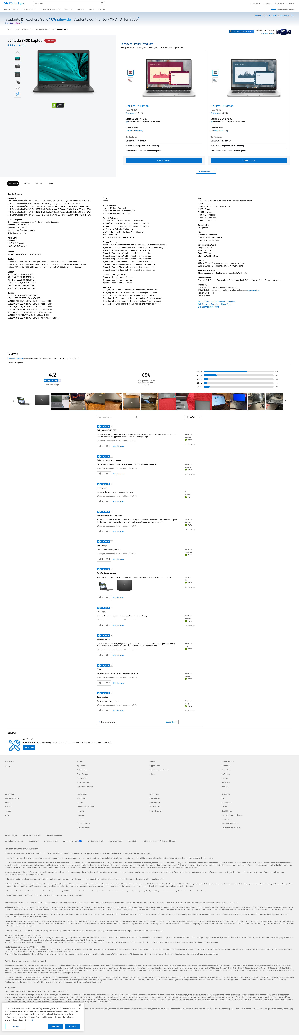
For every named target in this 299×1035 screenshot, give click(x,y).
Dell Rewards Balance (85, 787)
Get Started (29, 747)
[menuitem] (29, 9)
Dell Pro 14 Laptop (137, 106)
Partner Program (156, 811)
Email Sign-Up (227, 811)
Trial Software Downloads (231, 828)
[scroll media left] (13, 401)
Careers (80, 802)
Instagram (226, 782)
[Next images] (17, 88)
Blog (223, 798)
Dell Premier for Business (286, 9)
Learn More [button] (130, 131)
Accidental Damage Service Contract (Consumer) (247, 872)
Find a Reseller (155, 802)
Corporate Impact (83, 824)
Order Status (81, 770)
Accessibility (132, 841)
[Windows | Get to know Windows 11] (241, 31)
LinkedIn (225, 778)
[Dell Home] (8, 29)
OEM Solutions (155, 807)
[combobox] (68, 3)
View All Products (204, 171)
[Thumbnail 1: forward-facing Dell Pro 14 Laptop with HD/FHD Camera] (130, 72)
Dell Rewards (226, 802)
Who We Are (81, 798)
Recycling (80, 819)
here (290, 909)
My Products (81, 778)
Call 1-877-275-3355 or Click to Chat (274, 15)
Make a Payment (83, 782)
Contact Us (226, 770)
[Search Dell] (102, 3)
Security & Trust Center (230, 824)
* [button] (16, 272)
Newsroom (81, 815)
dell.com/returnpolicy (143, 853)
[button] (255, 3)
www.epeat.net (253, 290)
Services (8, 811)
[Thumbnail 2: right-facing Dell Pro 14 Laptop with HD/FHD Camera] (130, 80)
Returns (152, 774)
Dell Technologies (11, 835)
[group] (63, 73)
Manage (16, 1026)
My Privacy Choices (70, 841)
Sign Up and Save (13, 23)
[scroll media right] (286, 401)
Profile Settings (82, 774)
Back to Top (170, 722)
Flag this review (118, 446)
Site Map (8, 766)
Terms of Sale (34, 841)
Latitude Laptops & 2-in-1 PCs (43, 29)
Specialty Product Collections (232, 815)
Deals (7, 815)
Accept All (72, 1026)
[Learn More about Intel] (284, 31)
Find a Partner (155, 798)
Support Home (155, 766)
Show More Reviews (107, 722)
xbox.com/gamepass (213, 902)
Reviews (38, 183)
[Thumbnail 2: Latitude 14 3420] (17, 66)
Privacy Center (227, 819)
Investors (80, 811)
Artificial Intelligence (12, 798)
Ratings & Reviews (15, 358)
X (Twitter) (226, 774)
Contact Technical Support (159, 770)
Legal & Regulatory (116, 841)
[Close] (79, 1005)
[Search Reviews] (137, 417)
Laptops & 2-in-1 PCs (20, 29)
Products (8, 802)
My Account (81, 766)
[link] (268, 3)
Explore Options (163, 160)
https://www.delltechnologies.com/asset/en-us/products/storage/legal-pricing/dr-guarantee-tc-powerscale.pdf (138, 891)
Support (50, 183)
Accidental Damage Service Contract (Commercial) (26, 874)
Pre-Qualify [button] (139, 131)
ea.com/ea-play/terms (230, 902)
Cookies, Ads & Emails (95, 841)
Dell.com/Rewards (282, 1009)
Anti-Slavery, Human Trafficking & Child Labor (159, 841)
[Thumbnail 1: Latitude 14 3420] (17, 58)
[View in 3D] (17, 94)
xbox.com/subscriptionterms (93, 902)
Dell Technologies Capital (86, 807)
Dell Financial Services (54, 835)
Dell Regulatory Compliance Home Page (214, 304)
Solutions (8, 807)
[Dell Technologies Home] (14, 3)
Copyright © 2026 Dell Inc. (14, 841)
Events (224, 807)
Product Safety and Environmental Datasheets (217, 301)
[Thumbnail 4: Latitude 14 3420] (17, 82)
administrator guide (108, 884)
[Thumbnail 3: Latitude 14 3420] (17, 74)
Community (226, 766)
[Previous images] (17, 52)
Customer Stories (83, 828)
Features (26, 183)
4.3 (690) (22, 45)
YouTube (225, 787)
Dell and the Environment (208, 307)
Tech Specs (13, 183)
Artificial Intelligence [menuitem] (11, 9)
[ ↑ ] (198, 867)
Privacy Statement (51, 841)
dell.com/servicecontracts (187, 867)
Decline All (55, 1026)
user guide (55, 884)
